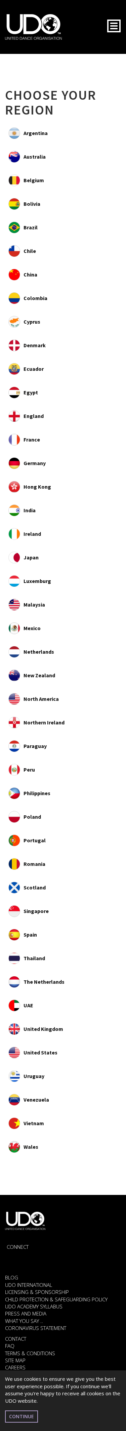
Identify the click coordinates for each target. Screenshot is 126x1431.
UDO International (28, 1284)
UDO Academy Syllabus (33, 1306)
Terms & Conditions (30, 1353)
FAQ (9, 1345)
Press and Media (25, 1313)
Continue (21, 1416)
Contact (15, 1338)
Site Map (15, 1360)
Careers (15, 1367)
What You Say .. (24, 1321)
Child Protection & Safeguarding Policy (56, 1299)
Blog (11, 1277)
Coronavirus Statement (35, 1328)
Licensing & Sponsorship (37, 1292)
